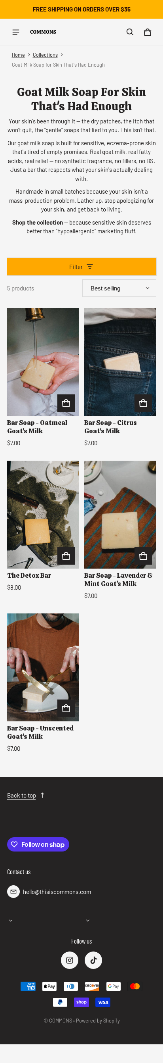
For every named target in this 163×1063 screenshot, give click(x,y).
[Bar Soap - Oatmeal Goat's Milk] (43, 362)
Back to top (21, 795)
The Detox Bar (29, 575)
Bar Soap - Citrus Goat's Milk (110, 426)
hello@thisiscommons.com (57, 891)
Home (18, 55)
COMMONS (60, 1020)
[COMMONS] (43, 32)
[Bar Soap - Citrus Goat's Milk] (120, 362)
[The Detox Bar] (43, 515)
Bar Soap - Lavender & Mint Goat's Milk (118, 579)
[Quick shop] (66, 403)
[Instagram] (69, 960)
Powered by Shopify (98, 1020)
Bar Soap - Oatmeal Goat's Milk (37, 426)
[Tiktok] (93, 960)
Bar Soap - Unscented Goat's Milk (40, 732)
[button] (130, 32)
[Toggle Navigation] (16, 32)
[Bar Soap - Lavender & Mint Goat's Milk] (120, 515)
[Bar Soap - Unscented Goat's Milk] (43, 667)
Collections (45, 55)
